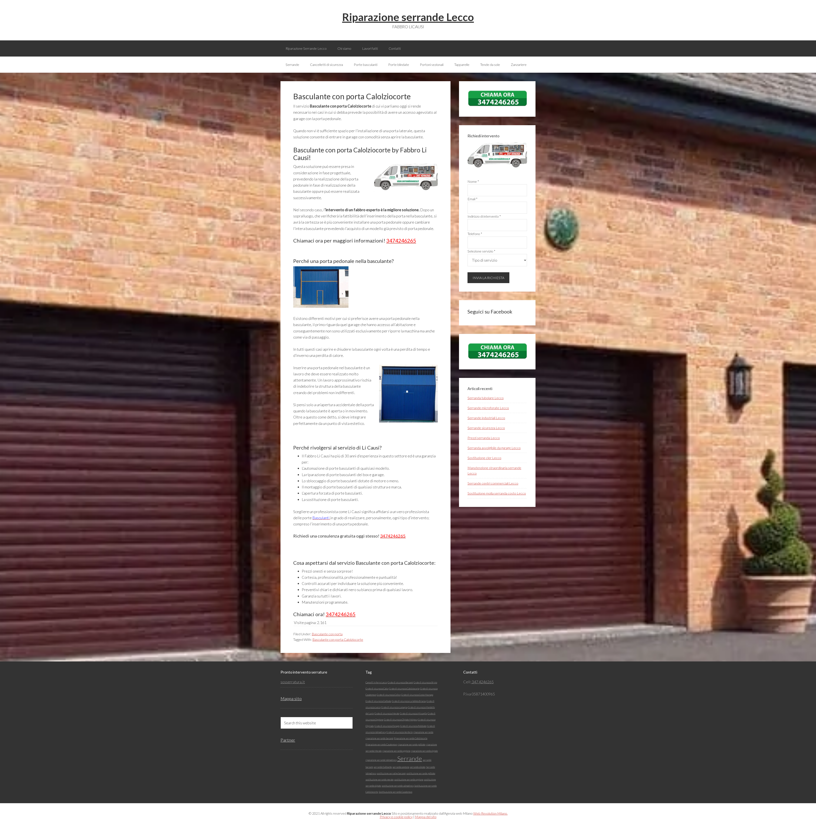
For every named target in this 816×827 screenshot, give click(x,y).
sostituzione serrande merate (380, 779)
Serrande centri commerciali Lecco (493, 483)
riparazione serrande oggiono (396, 750)
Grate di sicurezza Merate (386, 713)
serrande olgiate (417, 767)
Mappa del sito (425, 817)
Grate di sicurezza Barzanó (400, 682)
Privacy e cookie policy (396, 817)
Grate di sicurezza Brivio (425, 682)
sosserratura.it (292, 681)
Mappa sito (291, 698)
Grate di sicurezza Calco (377, 688)
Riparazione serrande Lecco (408, 17)
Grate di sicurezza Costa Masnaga (417, 694)
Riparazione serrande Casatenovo (381, 744)
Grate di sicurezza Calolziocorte (404, 688)
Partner (287, 739)
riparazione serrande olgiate (424, 750)
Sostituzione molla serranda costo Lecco (497, 493)
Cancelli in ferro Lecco (376, 682)
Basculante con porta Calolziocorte (337, 639)
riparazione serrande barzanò (379, 738)
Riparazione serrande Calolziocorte (410, 738)
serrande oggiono (400, 767)
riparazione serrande (423, 732)
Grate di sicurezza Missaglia (413, 713)
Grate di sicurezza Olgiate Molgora (400, 719)
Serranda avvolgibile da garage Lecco (494, 448)
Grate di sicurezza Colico (389, 694)
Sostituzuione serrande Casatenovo (395, 791)
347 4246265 (482, 681)
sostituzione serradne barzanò (391, 773)
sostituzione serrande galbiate (420, 773)
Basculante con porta (327, 634)
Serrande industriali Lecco (486, 418)
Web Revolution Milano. (490, 813)
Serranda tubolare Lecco (486, 398)
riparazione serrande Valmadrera (381, 760)
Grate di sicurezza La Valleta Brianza (409, 701)
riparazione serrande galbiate (411, 744)
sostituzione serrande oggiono (408, 779)
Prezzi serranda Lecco (484, 438)
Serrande (409, 758)
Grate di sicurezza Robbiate (413, 726)
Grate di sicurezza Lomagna (394, 707)
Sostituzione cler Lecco (484, 458)
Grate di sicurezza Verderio (399, 732)
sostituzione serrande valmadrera (398, 785)
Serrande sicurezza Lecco (486, 428)
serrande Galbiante (383, 767)
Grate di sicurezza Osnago (387, 726)
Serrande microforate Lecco (488, 408)
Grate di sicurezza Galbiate (378, 701)
